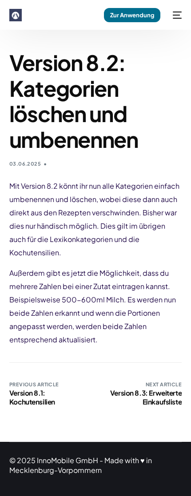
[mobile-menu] (175, 15)
